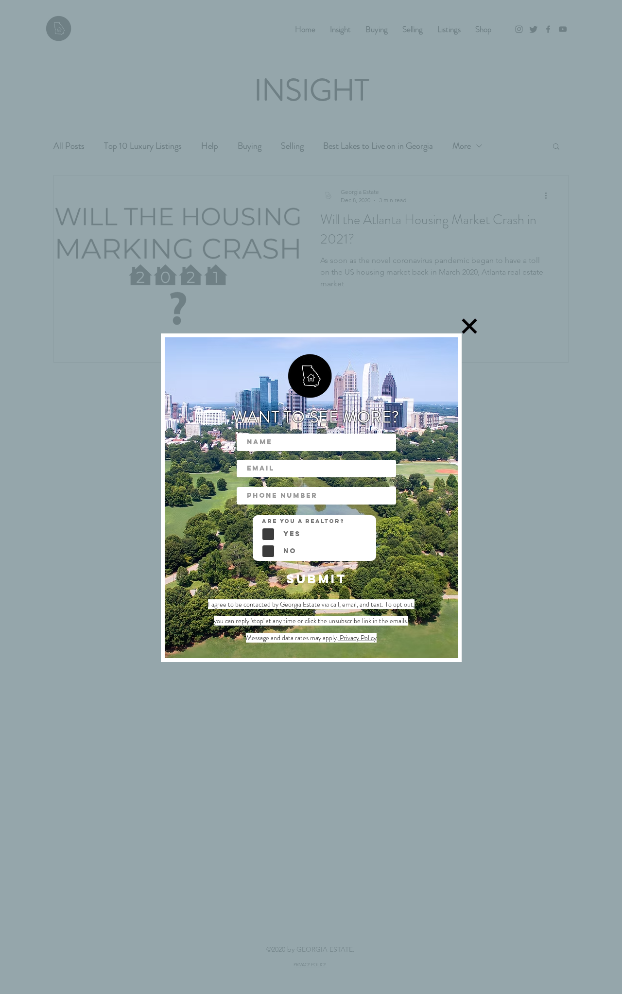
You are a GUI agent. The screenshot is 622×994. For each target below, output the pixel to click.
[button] (469, 326)
